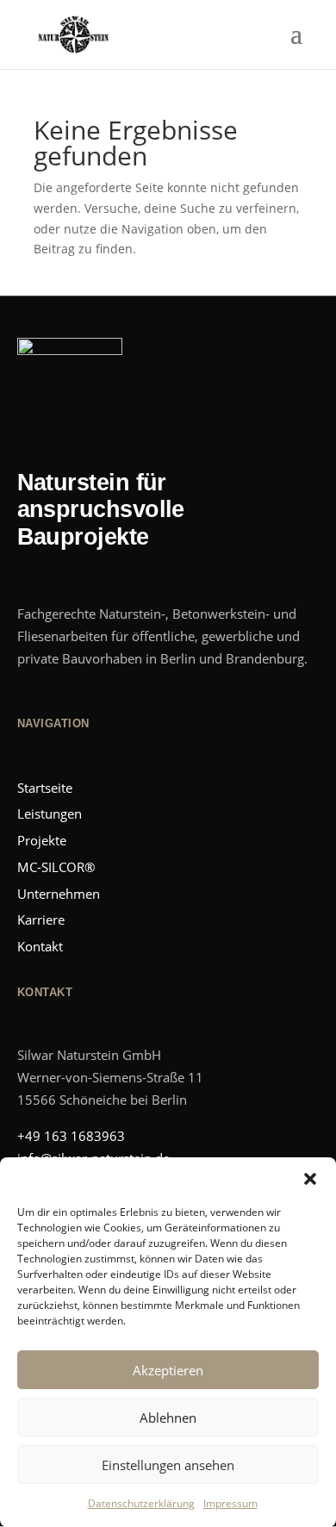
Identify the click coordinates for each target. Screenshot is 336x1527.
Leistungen (49, 813)
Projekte (41, 840)
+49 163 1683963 (71, 1135)
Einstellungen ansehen (168, 1465)
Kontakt (40, 946)
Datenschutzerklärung (141, 1503)
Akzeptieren (168, 1370)
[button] (310, 1178)
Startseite (44, 787)
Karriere (41, 919)
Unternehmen (58, 893)
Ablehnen (168, 1417)
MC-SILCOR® (56, 867)
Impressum (230, 1503)
